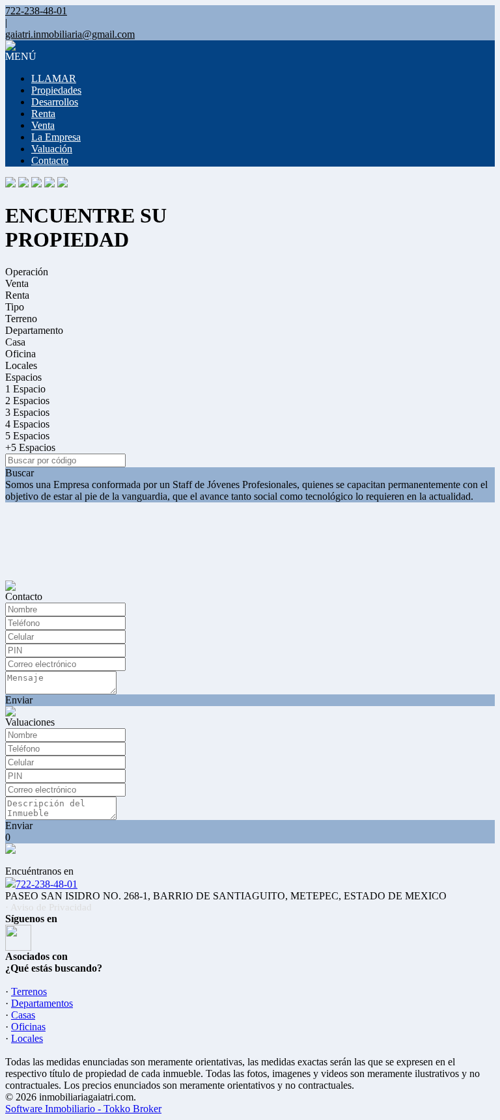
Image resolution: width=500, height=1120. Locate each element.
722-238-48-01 (46, 884)
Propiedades (56, 90)
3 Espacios (27, 412)
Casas (23, 1014)
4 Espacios (27, 424)
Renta (43, 113)
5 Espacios (27, 435)
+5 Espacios (30, 447)
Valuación (51, 148)
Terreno (21, 318)
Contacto (49, 160)
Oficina (20, 353)
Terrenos (29, 991)
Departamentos (42, 1003)
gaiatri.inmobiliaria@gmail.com (70, 34)
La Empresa (56, 137)
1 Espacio (25, 388)
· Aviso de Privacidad (48, 907)
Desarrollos (54, 101)
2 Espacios (27, 400)
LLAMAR (53, 78)
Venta (43, 125)
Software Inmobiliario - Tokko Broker (83, 1108)
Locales (21, 365)
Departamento (34, 330)
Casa (15, 342)
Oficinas (28, 1026)
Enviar (19, 699)
